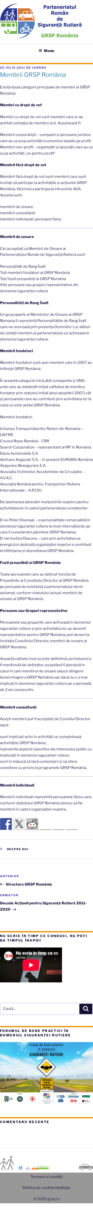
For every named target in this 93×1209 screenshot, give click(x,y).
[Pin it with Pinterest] (45, 824)
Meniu (49, 51)
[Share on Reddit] (32, 824)
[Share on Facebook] (6, 824)
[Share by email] (72, 824)
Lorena (39, 67)
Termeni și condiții (47, 1177)
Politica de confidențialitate (46, 1187)
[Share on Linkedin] (58, 824)
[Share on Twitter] (19, 824)
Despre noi (18, 849)
